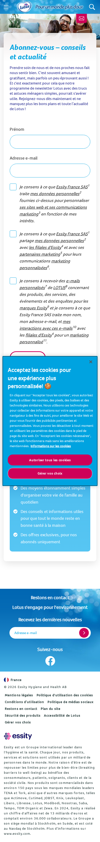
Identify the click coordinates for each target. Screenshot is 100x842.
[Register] (84, 633)
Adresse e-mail (23, 158)
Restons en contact (50, 597)
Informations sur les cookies (51, 446)
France (16, 680)
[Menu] (6, 7)
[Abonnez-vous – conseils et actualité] (81, 18)
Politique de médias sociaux (70, 702)
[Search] (92, 6)
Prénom (17, 129)
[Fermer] (90, 362)
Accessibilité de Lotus (62, 715)
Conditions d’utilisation (24, 702)
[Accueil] (24, 7)
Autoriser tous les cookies (50, 460)
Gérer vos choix (18, 722)
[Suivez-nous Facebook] (50, 661)
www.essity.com (17, 833)
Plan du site (50, 708)
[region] (49, 421)
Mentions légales (19, 695)
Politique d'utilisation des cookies (65, 695)
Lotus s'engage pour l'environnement (50, 607)
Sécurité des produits (23, 715)
